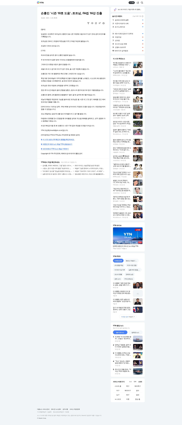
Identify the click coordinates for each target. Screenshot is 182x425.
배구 (127, 395)
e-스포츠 (118, 399)
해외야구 (128, 390)
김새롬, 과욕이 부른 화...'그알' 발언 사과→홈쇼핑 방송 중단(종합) (57, 165)
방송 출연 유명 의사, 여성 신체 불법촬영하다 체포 (89, 174)
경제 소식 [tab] (118, 279)
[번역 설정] (96, 23)
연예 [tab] (135, 381)
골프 (137, 390)
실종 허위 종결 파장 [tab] (135, 270)
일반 (137, 395)
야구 (117, 390)
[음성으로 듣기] (92, 23)
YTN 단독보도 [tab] (128, 279)
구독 (132, 3)
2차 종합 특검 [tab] (119, 265)
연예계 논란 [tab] (129, 274)
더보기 (127, 317)
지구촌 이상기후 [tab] (120, 270)
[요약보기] (88, 23)
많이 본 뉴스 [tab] (120, 332)
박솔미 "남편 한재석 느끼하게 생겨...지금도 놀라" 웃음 (89, 168)
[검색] (142, 2)
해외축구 (138, 386)
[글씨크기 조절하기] (100, 23)
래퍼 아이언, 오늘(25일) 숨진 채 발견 (87, 165)
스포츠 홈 (118, 386)
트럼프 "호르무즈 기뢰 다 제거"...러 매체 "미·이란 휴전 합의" (89, 171)
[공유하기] (138, 2)
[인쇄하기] (103, 23)
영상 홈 (137, 399)
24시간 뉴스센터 (56, 409)
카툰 (127, 399)
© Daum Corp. (41, 418)
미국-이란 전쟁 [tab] (131, 265)
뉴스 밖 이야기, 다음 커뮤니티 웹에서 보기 (131, 9)
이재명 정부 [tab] (118, 261)
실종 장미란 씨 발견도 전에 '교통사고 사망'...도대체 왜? (57, 174)
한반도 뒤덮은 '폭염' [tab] (132, 261)
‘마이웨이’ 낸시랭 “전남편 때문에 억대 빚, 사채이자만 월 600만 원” (57, 171)
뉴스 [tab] (130, 381)
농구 (117, 395)
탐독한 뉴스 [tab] (135, 332)
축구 (127, 386)
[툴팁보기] (142, 16)
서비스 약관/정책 (75, 409)
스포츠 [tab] (140, 381)
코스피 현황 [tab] (118, 274)
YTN (42, 3)
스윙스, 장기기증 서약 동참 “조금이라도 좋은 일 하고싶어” (57, 168)
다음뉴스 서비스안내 (43, 409)
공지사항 (65, 409)
